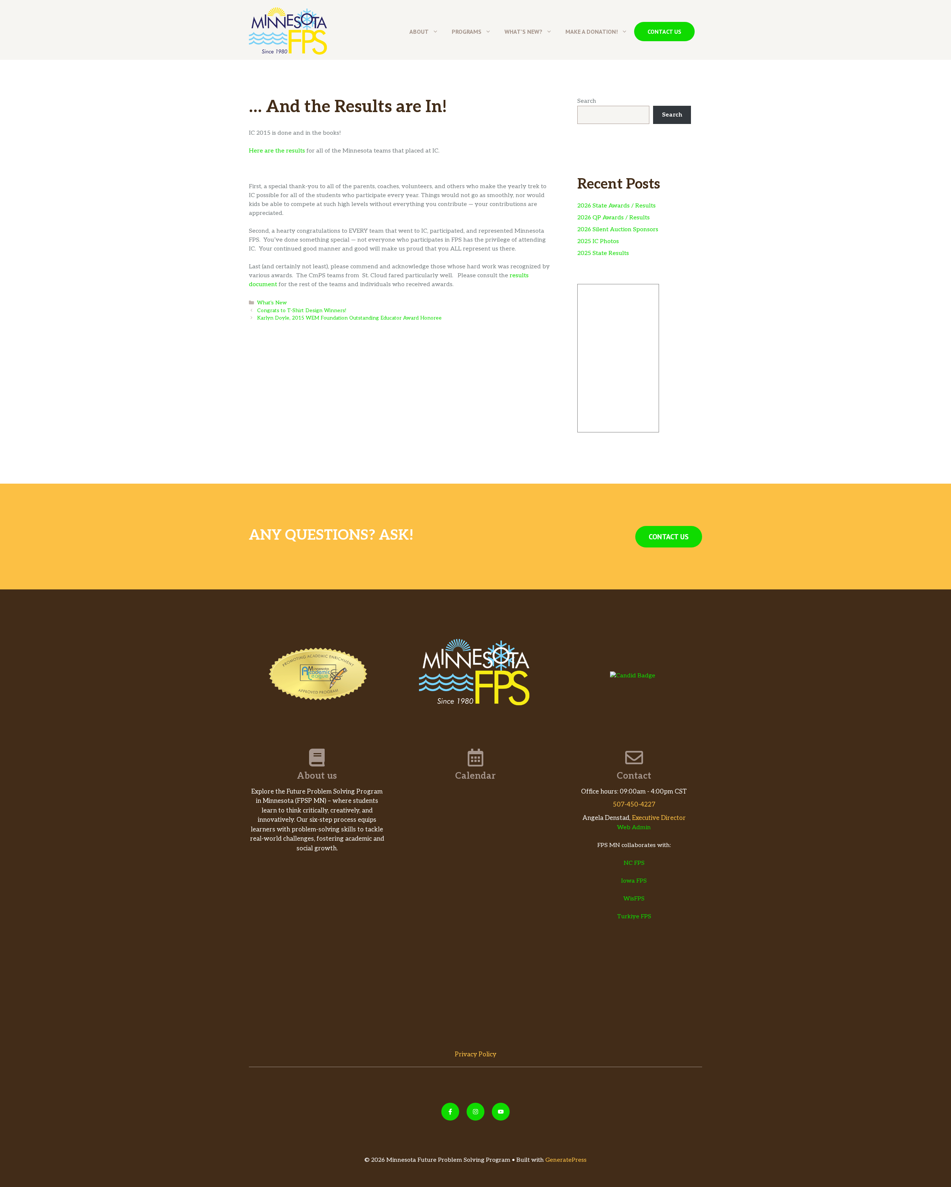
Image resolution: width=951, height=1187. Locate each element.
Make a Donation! (591, 31)
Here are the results (277, 150)
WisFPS (634, 898)
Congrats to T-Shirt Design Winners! (301, 311)
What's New (272, 303)
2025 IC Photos (598, 241)
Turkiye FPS (634, 916)
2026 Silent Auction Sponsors (617, 229)
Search (586, 101)
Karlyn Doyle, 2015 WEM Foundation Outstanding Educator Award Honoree (349, 318)
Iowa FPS (634, 880)
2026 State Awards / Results (616, 205)
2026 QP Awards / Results (613, 217)
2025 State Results (603, 253)
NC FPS (634, 863)
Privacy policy (475, 1054)
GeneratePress (566, 1160)
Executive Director (659, 818)
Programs (466, 31)
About (419, 31)
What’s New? (523, 31)
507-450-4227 (634, 804)
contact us (664, 31)
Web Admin (634, 827)
